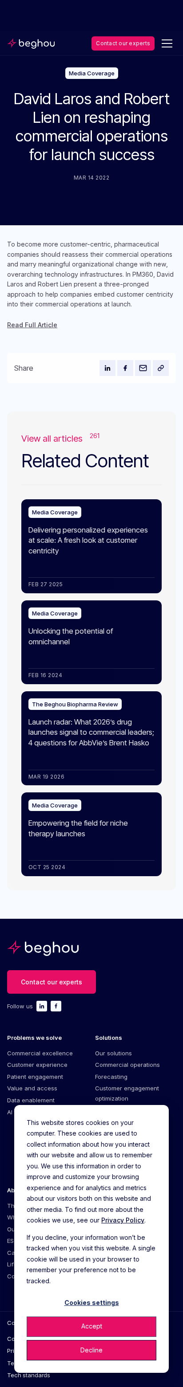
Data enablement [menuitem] (31, 1100)
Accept (91, 1326)
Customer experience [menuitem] (37, 1064)
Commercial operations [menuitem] (127, 1064)
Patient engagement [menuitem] (35, 1076)
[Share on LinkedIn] (107, 368)
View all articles (60, 438)
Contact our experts (123, 43)
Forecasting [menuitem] (111, 1076)
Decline (91, 1350)
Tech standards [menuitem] (28, 1375)
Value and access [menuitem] (32, 1088)
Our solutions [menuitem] (113, 1053)
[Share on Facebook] (125, 368)
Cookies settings (91, 1302)
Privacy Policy (122, 1220)
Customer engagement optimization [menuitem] (127, 1093)
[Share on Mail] (143, 368)
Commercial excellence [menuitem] (40, 1053)
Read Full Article (32, 325)
